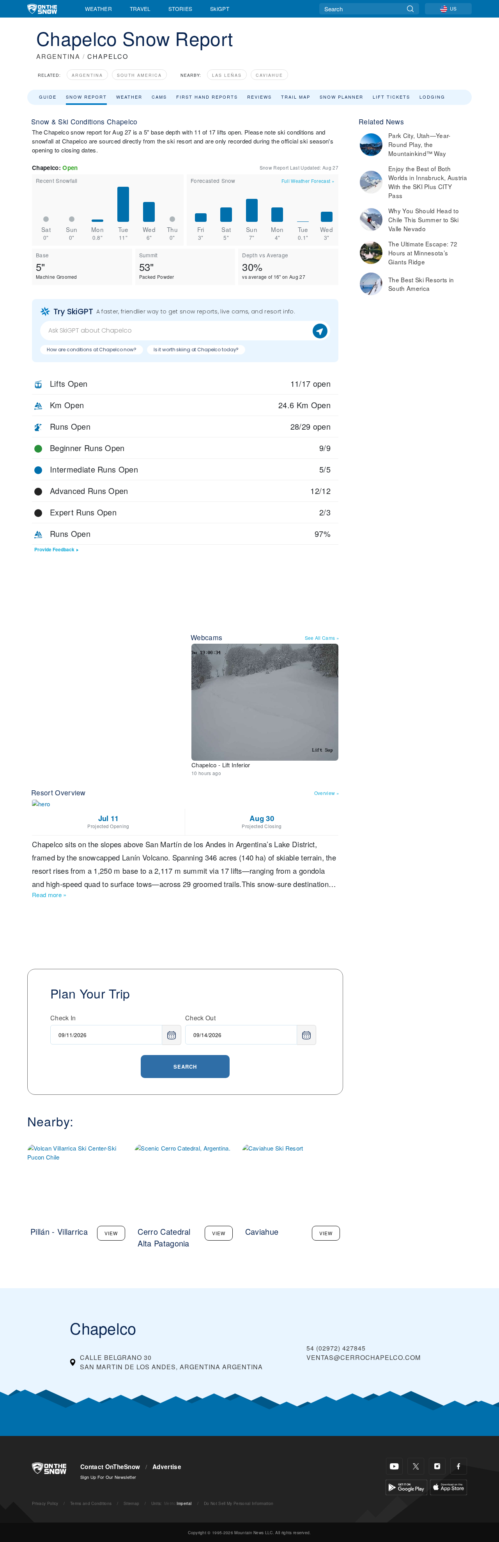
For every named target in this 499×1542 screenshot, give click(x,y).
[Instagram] (437, 1466)
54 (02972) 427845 (336, 1348)
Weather (98, 8)
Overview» (326, 793)
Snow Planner (341, 97)
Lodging (432, 97)
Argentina (87, 75)
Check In (63, 1017)
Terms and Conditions (90, 1503)
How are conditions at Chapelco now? (91, 349)
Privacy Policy (45, 1503)
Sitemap (131, 1503)
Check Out (200, 1017)
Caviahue (269, 75)
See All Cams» (322, 637)
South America (139, 75)
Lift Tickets (391, 97)
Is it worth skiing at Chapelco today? (196, 349)
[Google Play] (406, 1486)
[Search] (410, 8)
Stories (180, 8)
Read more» (49, 895)
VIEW (111, 1233)
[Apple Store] (448, 1486)
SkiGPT (219, 8)
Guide (48, 97)
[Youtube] (394, 1466)
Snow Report (86, 97)
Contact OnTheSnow (110, 1466)
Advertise (166, 1466)
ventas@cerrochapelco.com (363, 1357)
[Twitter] (415, 1466)
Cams (159, 97)
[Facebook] (458, 1466)
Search (185, 1066)
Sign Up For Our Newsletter (108, 1477)
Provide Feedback (54, 549)
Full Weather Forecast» (307, 180)
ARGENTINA (58, 56)
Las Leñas (227, 75)
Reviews (259, 97)
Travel (140, 8)
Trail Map (295, 97)
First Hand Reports (207, 97)
